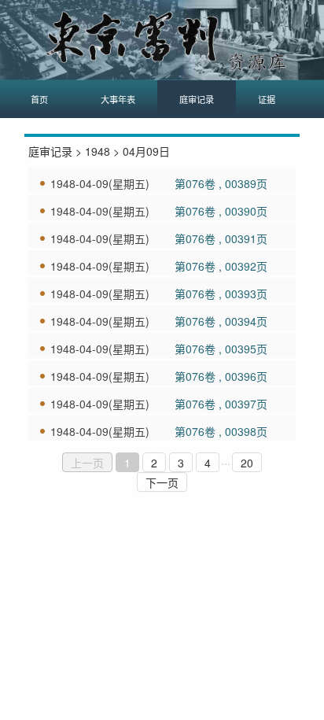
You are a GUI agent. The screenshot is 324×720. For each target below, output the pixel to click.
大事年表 (118, 99)
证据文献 (275, 99)
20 (247, 463)
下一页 (162, 482)
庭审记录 (196, 99)
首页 (39, 99)
